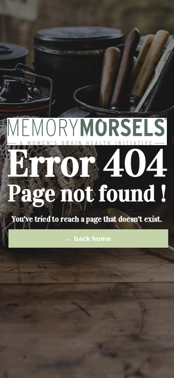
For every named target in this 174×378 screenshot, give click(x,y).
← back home (88, 238)
